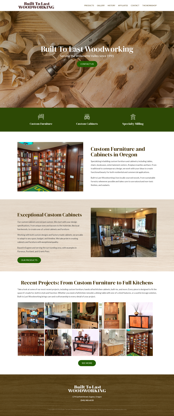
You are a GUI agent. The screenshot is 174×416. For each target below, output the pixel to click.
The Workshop (149, 6)
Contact (135, 6)
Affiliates (123, 6)
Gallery (101, 6)
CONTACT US (87, 64)
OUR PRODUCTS (29, 260)
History (111, 6)
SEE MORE (87, 363)
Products (89, 6)
